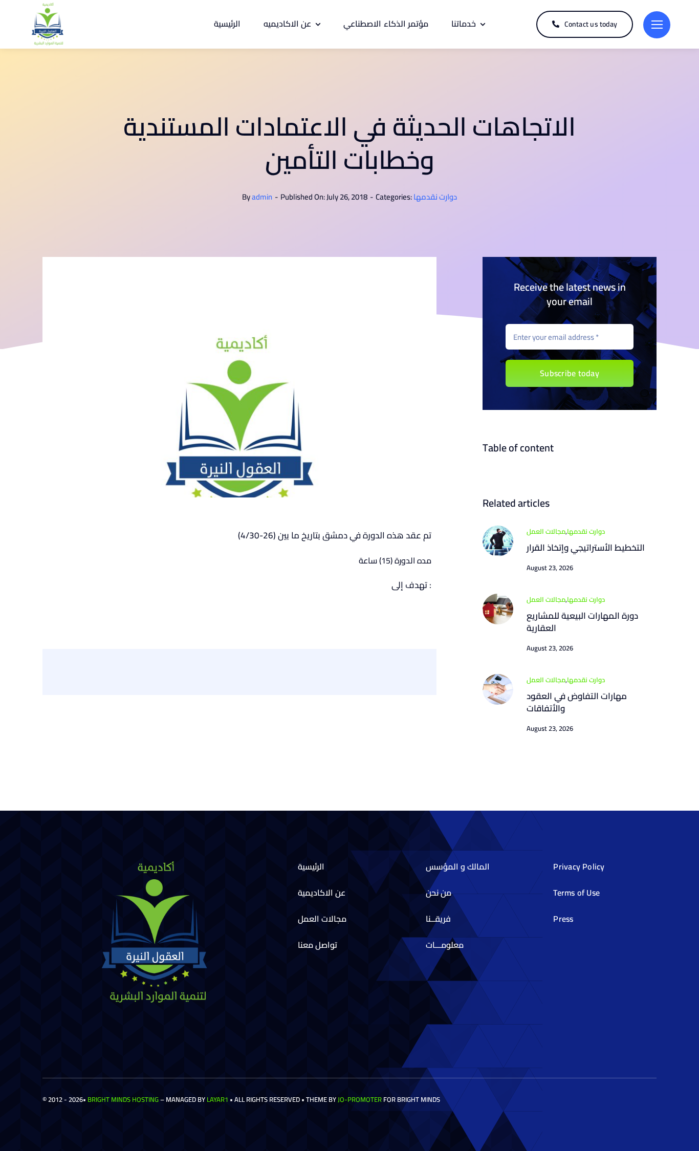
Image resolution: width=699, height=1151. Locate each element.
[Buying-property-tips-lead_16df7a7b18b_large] (498, 598)
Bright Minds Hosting (123, 1099)
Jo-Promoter (360, 1099)
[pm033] (498, 678)
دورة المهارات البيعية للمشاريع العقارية (582, 621)
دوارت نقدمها (435, 196)
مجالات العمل (546, 531)
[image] (498, 530)
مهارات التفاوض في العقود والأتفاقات (577, 702)
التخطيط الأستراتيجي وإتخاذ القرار (586, 547)
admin (262, 196)
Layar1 (217, 1099)
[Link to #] (656, 24)
